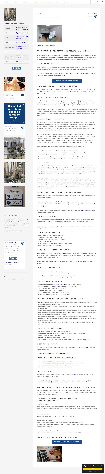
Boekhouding (57, 2)
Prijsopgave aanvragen (22, 33)
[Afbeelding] (14, 148)
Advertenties (34, 2)
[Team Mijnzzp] (22, 94)
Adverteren (9, 126)
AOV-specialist (84, 210)
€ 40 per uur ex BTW (21, 42)
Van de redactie (46, 2)
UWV (75, 374)
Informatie (24, 27)
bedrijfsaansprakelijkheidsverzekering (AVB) (55, 361)
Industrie (18, 61)
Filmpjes (25, 29)
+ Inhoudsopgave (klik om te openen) (46, 45)
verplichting (87, 347)
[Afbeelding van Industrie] (14, 84)
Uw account (93, 2)
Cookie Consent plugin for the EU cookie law (92, 471)
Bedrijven (16, 2)
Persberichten (68, 2)
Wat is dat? (99, 466)
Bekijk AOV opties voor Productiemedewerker (66, 441)
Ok (93, 469)
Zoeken (98, 2)
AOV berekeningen (61, 253)
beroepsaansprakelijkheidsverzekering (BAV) (55, 363)
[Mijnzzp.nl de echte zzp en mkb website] (10, 14)
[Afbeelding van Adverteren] (14, 114)
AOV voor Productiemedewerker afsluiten (67, 80)
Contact (77, 2)
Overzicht (18, 27)
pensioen (56, 367)
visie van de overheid (48, 353)
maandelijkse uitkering (59, 284)
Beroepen (25, 2)
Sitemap (5, 282)
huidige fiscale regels (62, 353)
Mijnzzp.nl (6, 2)
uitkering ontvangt (41, 228)
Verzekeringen (19, 52)
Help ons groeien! (11, 242)
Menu (102, 2)
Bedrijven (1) (19, 29)
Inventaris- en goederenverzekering (53, 365)
